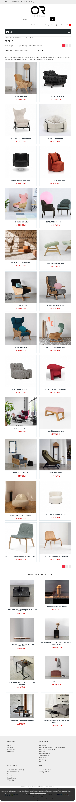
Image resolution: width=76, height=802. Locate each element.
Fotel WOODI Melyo (20, 473)
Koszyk (66, 25)
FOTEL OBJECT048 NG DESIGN (20, 515)
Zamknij (70, 795)
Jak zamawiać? (44, 755)
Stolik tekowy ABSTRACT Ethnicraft (22, 721)
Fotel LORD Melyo (21, 429)
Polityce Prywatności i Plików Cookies (38, 793)
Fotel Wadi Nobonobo (20, 389)
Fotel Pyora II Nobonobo (55, 180)
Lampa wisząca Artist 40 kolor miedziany (22, 645)
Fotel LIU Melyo (21, 347)
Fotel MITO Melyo (55, 473)
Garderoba (11, 749)
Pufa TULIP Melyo (56, 682)
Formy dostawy (44, 753)
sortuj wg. (23, 46)
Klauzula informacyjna (47, 749)
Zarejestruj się (58, 25)
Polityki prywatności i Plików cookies (52, 747)
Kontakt (33, 25)
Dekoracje (10, 751)
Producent (8, 50)
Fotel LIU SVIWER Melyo (21, 222)
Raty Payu (42, 758)
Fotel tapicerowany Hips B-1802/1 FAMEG (21, 556)
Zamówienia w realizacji (15, 770)
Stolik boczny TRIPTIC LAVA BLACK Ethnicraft (22, 683)
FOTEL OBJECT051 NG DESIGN (55, 515)
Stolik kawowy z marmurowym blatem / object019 (22, 610)
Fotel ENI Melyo (21, 96)
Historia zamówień (13, 772)
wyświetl (8, 46)
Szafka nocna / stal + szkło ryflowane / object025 (56, 643)
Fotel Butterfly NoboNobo (20, 138)
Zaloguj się (48, 25)
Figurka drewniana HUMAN (57, 606)
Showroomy (40, 25)
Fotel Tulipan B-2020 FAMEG (55, 389)
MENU (9, 32)
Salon (9, 745)
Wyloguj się (11, 780)
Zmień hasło (11, 778)
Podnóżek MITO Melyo (55, 264)
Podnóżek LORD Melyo (55, 431)
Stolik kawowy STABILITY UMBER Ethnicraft (56, 721)
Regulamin (43, 745)
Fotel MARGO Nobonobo (20, 262)
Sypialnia (10, 747)
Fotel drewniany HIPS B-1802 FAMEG (55, 556)
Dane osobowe (12, 774)
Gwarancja (43, 760)
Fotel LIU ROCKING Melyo (55, 347)
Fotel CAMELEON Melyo (55, 305)
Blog (40, 762)
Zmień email (11, 776)
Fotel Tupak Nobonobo (55, 222)
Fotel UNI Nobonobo (55, 138)
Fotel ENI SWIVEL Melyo (21, 305)
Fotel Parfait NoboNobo (55, 96)
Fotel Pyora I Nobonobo (20, 180)
